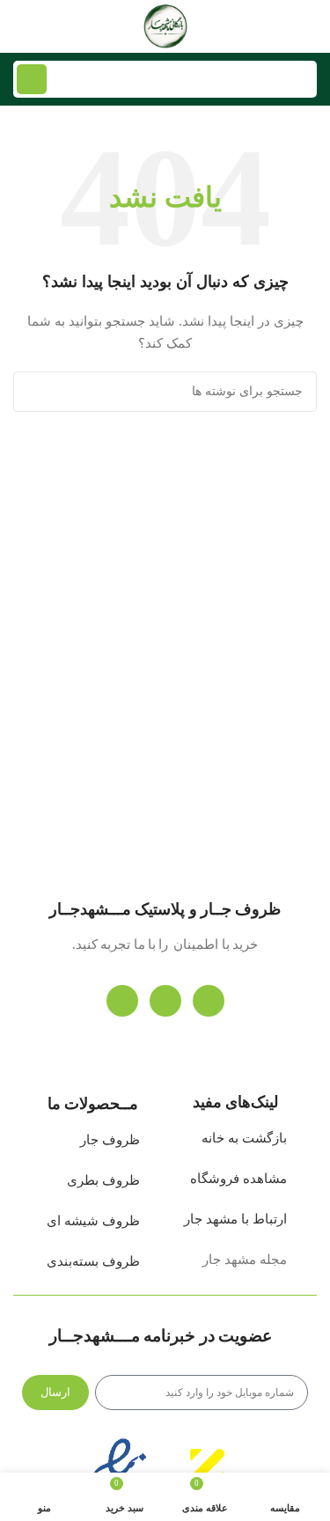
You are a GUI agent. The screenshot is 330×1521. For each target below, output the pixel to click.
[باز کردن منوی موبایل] (310, 26)
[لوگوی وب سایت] (165, 25)
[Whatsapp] (165, 1001)
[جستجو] (32, 79)
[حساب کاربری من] (20, 26)
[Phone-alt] (208, 1001)
